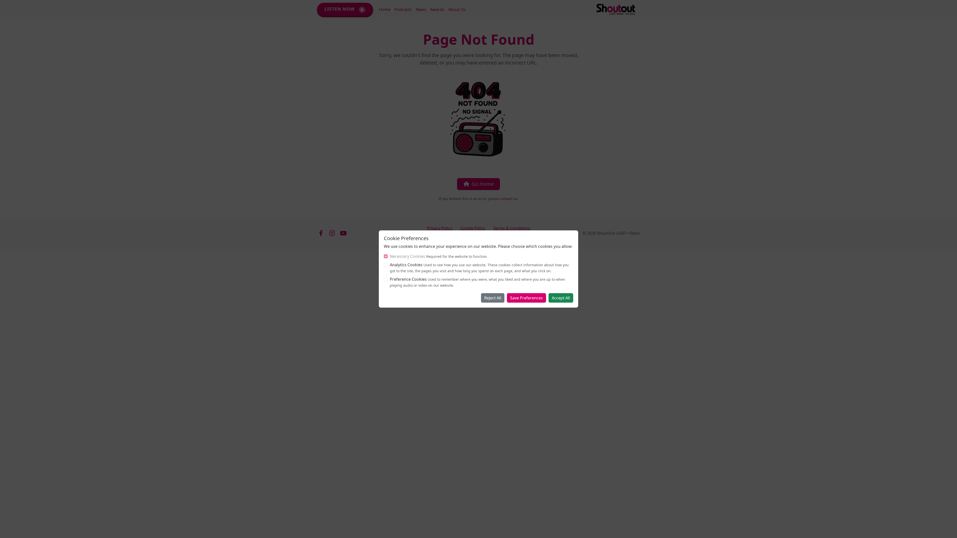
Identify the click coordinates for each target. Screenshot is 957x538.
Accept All (561, 298)
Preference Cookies (408, 279)
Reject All (492, 298)
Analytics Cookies (406, 265)
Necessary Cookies (407, 256)
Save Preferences (526, 298)
